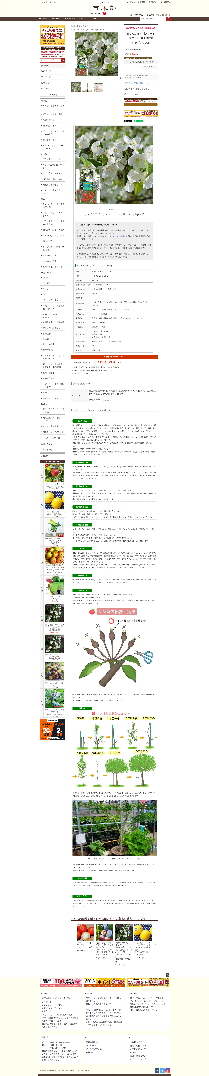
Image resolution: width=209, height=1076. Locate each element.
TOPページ (46, 71)
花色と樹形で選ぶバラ (52, 185)
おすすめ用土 (49, 344)
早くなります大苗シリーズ (53, 107)
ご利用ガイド (152, 2)
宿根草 (46, 277)
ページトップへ (167, 975)
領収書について (137, 1052)
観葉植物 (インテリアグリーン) (50, 316)
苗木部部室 (58, 19)
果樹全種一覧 (49, 120)
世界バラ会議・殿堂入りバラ (53, 191)
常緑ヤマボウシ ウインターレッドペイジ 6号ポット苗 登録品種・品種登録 (54, 656)
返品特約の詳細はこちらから (136, 89)
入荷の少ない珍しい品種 (53, 235)
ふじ (117, 236)
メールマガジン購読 (95, 1049)
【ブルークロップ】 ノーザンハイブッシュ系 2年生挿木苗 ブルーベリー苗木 (54, 684)
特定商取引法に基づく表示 (55, 1071)
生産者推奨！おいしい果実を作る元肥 (53, 357)
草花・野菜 (46, 273)
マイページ (84, 19)
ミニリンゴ (103, 30)
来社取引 (44, 19)
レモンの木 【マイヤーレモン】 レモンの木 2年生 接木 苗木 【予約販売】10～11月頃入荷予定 (54, 513)
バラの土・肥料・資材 (52, 179)
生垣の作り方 (47, 444)
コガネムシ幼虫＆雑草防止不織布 (53, 385)
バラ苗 (44, 154)
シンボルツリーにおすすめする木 (53, 205)
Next (155, 943)
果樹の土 (102, 449)
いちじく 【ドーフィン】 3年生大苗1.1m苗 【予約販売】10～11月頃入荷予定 (54, 485)
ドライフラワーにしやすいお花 (53, 410)
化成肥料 (129, 580)
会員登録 (141, 2)
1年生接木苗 (95, 30)
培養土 (92, 449)
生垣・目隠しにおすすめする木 (53, 214)
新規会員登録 (92, 1042)
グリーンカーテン (50, 300)
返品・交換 (133, 993)
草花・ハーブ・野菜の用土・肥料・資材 (53, 307)
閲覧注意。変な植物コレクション (53, 419)
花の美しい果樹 (49, 126)
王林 (94, 859)
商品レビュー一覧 (94, 1052)
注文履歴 (45, 88)
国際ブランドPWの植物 (53, 432)
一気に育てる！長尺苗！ (53, 173)
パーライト (76, 455)
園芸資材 (45, 339)
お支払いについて (138, 1049)
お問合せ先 (44, 1037)
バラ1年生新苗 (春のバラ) (53, 166)
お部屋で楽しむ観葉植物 (53, 322)
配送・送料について (139, 1046)
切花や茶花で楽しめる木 (53, 230)
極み (97, 452)
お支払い (44, 993)
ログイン (131, 2)
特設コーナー (47, 404)
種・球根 (47, 283)
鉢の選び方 (46, 456)
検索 (168, 19)
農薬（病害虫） (49, 373)
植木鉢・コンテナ (50, 398)
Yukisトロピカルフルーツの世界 (53, 147)
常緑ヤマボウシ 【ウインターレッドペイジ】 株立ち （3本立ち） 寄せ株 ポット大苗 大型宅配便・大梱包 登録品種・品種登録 (54, 627)
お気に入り (71, 19)
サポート (132, 1037)
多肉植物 (47, 334)
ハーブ (46, 289)
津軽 (122, 236)
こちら (86, 373)
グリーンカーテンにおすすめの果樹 (53, 132)
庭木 (43, 199)
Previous (73, 945)
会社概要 (43, 1071)
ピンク (95, 230)
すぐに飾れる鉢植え (51, 328)
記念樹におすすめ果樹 (52, 114)
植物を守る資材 (49, 378)
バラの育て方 (47, 450)
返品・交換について (139, 1056)
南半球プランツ (49, 241)
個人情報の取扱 (71, 1071)
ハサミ (46, 393)
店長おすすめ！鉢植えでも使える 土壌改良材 (53, 365)
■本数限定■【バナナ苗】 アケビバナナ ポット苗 (54, 598)
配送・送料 (88, 993)
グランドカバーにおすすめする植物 (53, 222)
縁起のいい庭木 (49, 261)
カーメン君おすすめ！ (52, 426)
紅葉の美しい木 (49, 255)
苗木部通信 (165, 2)
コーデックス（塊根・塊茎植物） (53, 248)
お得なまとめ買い (50, 140)
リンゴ (89, 26)
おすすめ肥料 (49, 350)
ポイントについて (138, 1059)
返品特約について (83, 1071)
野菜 (45, 294)
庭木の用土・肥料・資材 (53, 267)
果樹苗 (44, 101)
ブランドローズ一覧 (51, 159)
